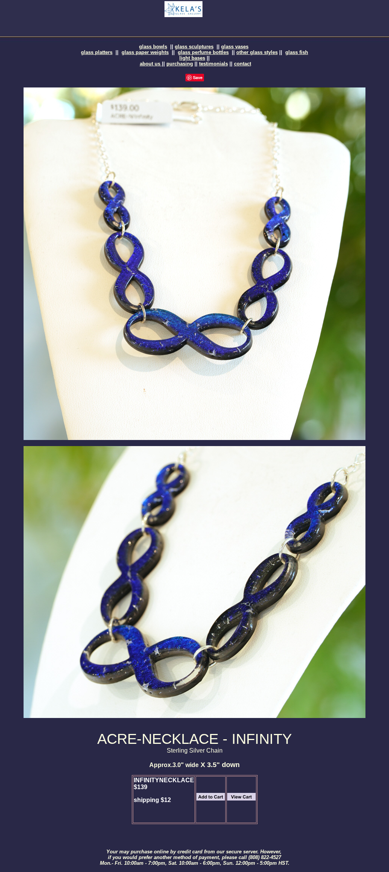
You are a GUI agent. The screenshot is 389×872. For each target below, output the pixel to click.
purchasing (179, 64)
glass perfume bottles (203, 52)
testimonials (213, 64)
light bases (192, 58)
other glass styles (257, 52)
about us (151, 64)
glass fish (296, 52)
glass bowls (153, 46)
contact (242, 64)
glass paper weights (145, 52)
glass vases (234, 46)
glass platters (96, 52)
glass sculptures (194, 46)
